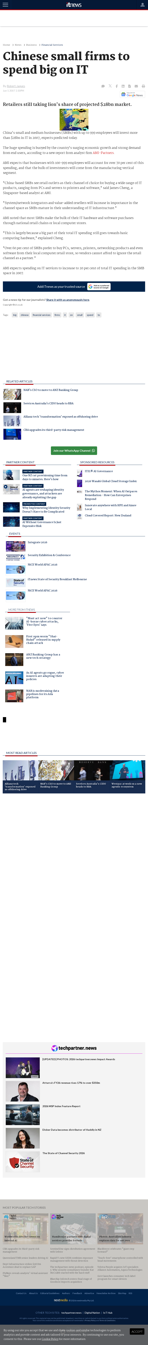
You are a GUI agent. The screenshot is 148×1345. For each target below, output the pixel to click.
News (18, 45)
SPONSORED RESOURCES (97, 462)
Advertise (89, 1293)
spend (90, 314)
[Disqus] (74, 844)
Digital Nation (92, 1312)
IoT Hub (107, 1312)
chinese (25, 314)
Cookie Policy (50, 1339)
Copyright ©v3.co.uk (13, 304)
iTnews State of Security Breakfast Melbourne (57, 580)
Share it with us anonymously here (67, 299)
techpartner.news (71, 1312)
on (71, 314)
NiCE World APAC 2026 (42, 565)
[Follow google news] (131, 94)
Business (31, 45)
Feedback (77, 1293)
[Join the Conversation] (103, 86)
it (65, 314)
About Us (33, 1293)
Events (14, 533)
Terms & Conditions (107, 1320)
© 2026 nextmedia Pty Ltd (81, 1300)
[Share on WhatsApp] (74, 739)
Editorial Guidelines (50, 1293)
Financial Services (52, 45)
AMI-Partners (103, 153)
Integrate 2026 (37, 543)
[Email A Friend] (136, 86)
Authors (66, 1293)
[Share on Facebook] (117, 86)
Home (6, 45)
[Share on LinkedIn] (123, 86)
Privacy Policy (90, 1320)
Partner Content (20, 462)
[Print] (142, 86)
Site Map (122, 1293)
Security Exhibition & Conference (49, 556)
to (99, 314)
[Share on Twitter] (110, 86)
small (79, 314)
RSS (130, 1293)
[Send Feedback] (130, 86)
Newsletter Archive (106, 1293)
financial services (41, 314)
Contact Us (21, 1293)
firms (57, 314)
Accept (137, 1331)
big (14, 314)
